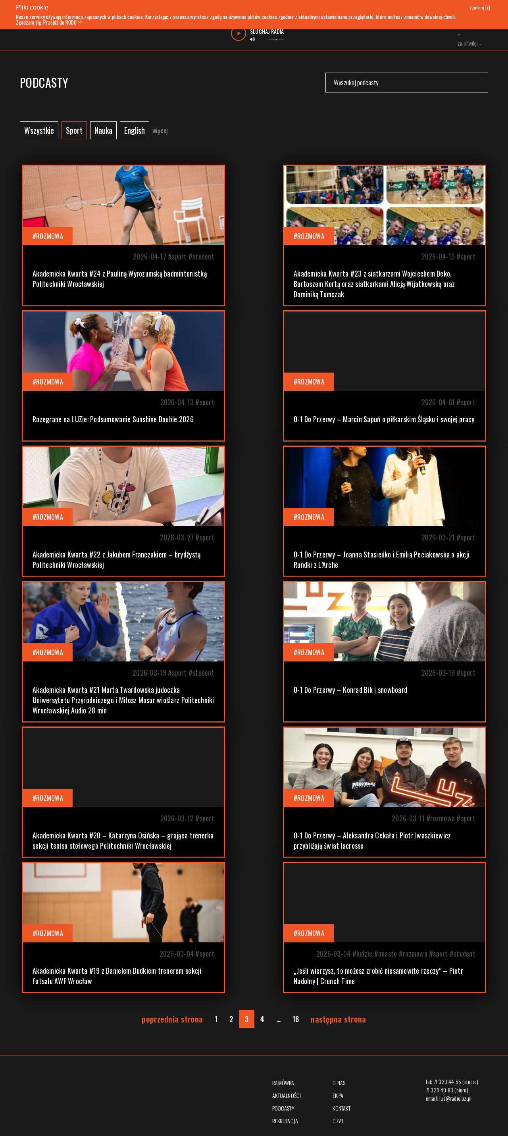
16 (295, 1019)
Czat (338, 1121)
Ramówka (283, 1082)
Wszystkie (39, 130)
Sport (74, 130)
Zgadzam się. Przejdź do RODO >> (49, 22)
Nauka (103, 130)
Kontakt (341, 1108)
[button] (123, 235)
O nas (339, 1082)
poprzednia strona (172, 1019)
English (134, 130)
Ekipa (338, 1095)
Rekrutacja (285, 1121)
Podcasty (283, 1108)
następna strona (338, 1019)
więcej (160, 130)
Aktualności (286, 1095)
